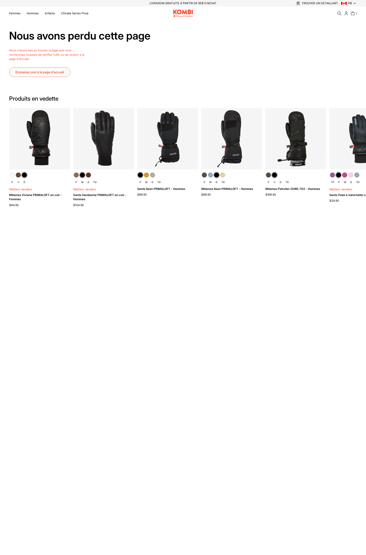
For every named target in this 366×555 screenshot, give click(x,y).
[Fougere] (152, 175)
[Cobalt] (357, 175)
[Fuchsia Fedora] (344, 175)
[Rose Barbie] (350, 175)
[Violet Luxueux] (332, 175)
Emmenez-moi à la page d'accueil (39, 72)
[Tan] (146, 175)
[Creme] (12, 175)
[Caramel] (76, 175)
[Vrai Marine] (210, 175)
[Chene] (18, 175)
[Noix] (88, 175)
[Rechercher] (339, 13)
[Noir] (24, 175)
